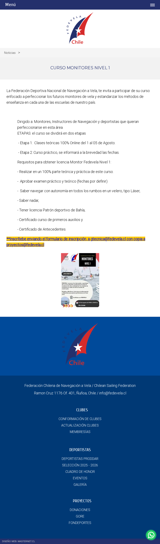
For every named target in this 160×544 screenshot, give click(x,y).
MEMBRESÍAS (80, 432)
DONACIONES (80, 510)
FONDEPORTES (80, 523)
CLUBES (82, 410)
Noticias (10, 53)
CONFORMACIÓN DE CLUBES (80, 419)
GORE (80, 516)
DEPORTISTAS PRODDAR (80, 459)
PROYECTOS (82, 501)
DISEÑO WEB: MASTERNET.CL (18, 541)
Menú (10, 4)
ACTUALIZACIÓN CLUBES (80, 425)
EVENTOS (80, 478)
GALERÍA (80, 485)
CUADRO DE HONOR (80, 472)
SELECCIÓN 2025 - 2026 (80, 465)
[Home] (80, 43)
